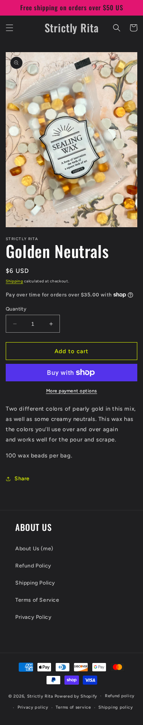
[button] (9, 27)
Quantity (16, 309)
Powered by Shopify (76, 695)
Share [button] (22, 478)
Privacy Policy (33, 617)
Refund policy (120, 695)
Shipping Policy (35, 583)
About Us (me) (34, 548)
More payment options (71, 391)
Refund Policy (33, 565)
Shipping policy (115, 707)
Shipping (14, 281)
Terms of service (73, 707)
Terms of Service (37, 600)
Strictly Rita (40, 695)
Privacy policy (33, 707)
